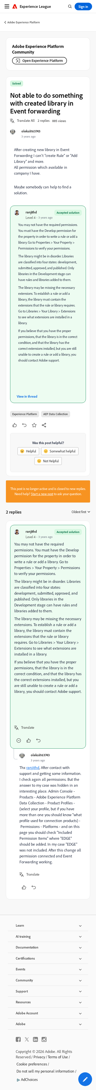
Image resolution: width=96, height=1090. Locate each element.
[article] (48, 637)
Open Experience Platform (42, 60)
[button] (26, 120)
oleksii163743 (30, 131)
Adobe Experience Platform (23, 22)
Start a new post (42, 494)
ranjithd (31, 212)
